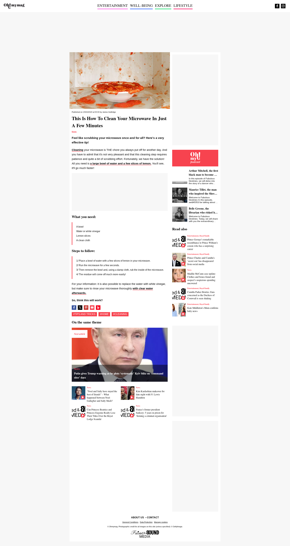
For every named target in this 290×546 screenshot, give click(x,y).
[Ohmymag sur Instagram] (283, 6)
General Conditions (130, 522)
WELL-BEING (141, 5)
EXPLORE (163, 5)
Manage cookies (161, 522)
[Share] (86, 307)
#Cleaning (120, 314)
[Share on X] (80, 307)
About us (137, 517)
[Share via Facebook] (74, 307)
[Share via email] (92, 307)
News (74, 132)
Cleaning (77, 149)
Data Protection (146, 522)
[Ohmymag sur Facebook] (277, 6)
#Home (104, 314)
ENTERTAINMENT (112, 5)
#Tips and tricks (84, 314)
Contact (153, 517)
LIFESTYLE (183, 5)
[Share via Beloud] (98, 307)
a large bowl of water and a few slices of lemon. (120, 163)
